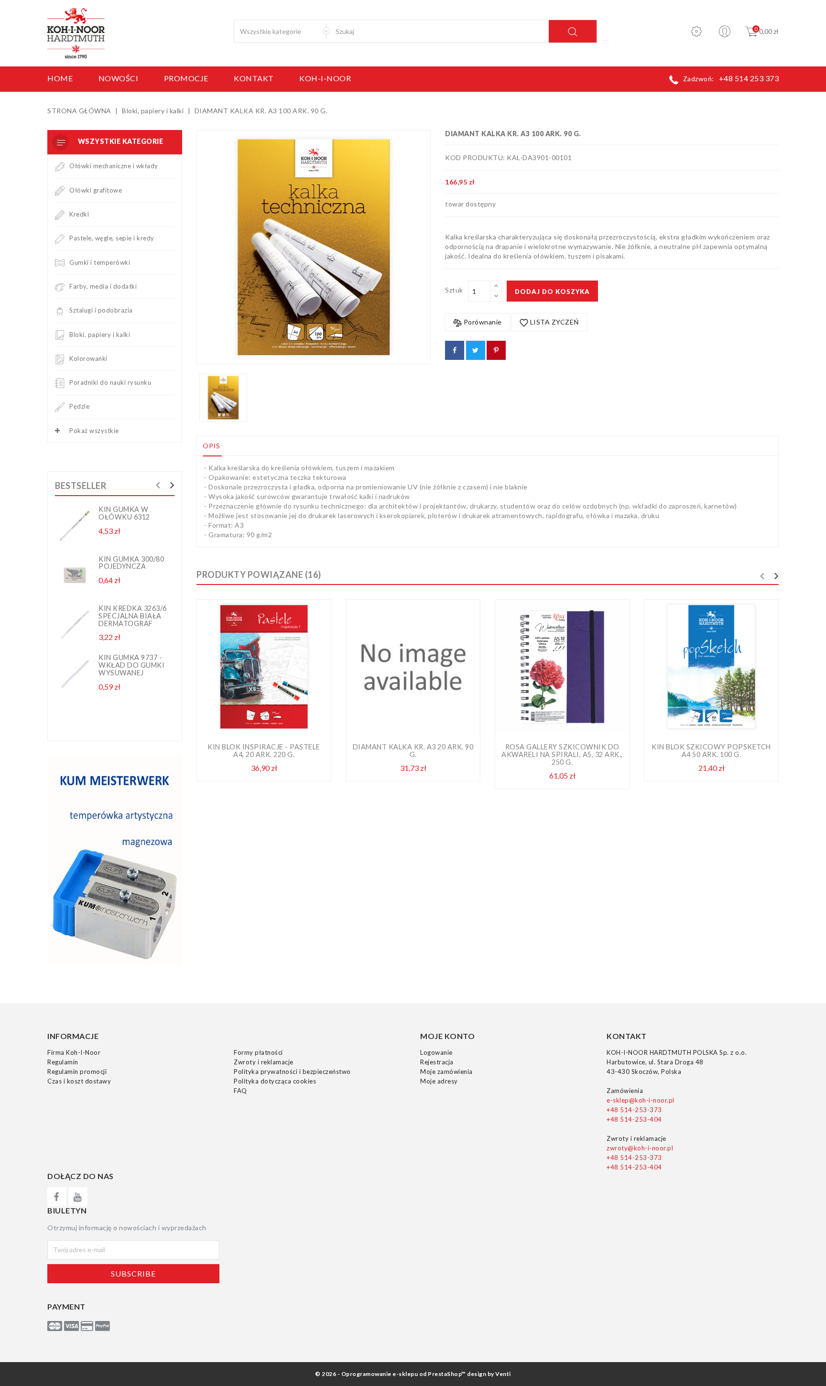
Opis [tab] (211, 446)
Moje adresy (439, 1081)
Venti (503, 1373)
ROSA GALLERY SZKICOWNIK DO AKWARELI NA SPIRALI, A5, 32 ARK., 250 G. (562, 754)
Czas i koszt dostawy (79, 1081)
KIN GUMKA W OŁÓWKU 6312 (124, 513)
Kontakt (254, 78)
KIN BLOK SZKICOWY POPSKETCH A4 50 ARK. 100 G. (711, 750)
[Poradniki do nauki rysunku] (60, 382)
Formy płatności (258, 1052)
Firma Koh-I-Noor (73, 1052)
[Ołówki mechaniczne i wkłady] (60, 166)
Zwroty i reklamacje (263, 1062)
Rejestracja (437, 1062)
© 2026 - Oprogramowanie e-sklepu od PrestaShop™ (390, 1373)
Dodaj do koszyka (552, 291)
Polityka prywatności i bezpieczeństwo (292, 1071)
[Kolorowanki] (60, 358)
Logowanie (436, 1052)
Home (60, 78)
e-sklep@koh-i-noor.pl (640, 1100)
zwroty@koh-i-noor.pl (640, 1148)
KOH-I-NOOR (325, 78)
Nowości (118, 78)
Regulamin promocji (77, 1071)
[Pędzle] (60, 406)
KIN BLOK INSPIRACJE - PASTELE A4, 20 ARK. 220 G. (263, 750)
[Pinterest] (496, 350)
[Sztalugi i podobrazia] (60, 310)
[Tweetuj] (475, 350)
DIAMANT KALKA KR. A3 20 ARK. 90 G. (413, 750)
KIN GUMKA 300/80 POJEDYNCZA (131, 563)
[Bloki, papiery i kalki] (60, 334)
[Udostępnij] (454, 350)
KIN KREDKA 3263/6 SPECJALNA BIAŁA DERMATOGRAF (132, 616)
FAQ (240, 1090)
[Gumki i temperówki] (60, 262)
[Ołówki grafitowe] (60, 190)
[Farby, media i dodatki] (60, 286)
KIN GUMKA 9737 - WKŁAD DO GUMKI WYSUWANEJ (131, 665)
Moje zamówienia (446, 1071)
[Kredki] (60, 214)
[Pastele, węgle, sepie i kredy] (60, 238)
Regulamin (62, 1062)
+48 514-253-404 (634, 1119)
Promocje (186, 78)
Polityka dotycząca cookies (275, 1081)
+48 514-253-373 (634, 1110)
